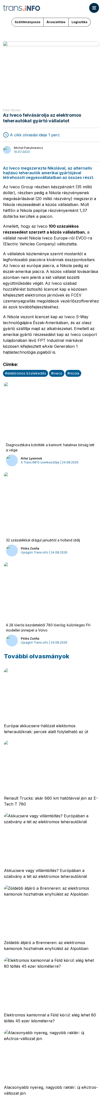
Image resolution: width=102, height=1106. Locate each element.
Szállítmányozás (27, 22)
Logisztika (79, 22)
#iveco (56, 373)
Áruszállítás (56, 22)
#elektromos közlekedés (25, 373)
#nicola (73, 373)
